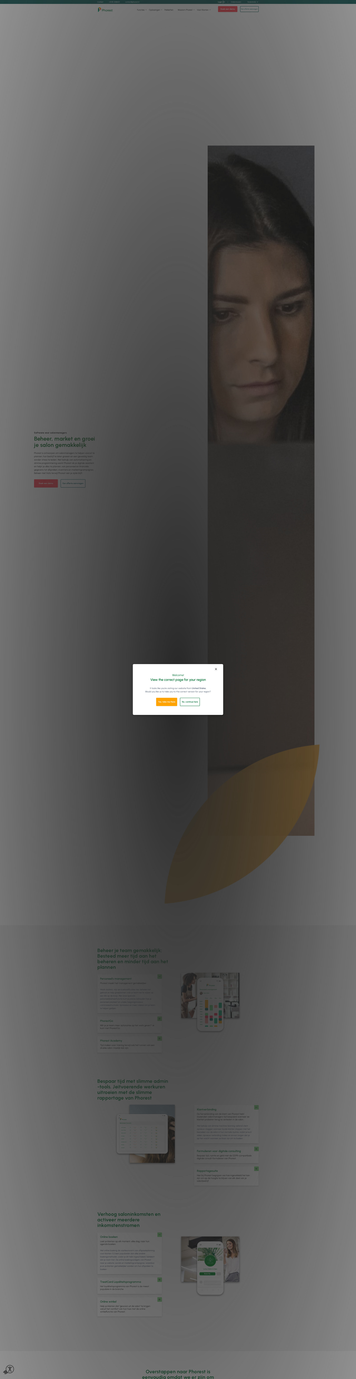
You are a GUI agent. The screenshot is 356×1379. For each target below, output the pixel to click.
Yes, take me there (166, 702)
